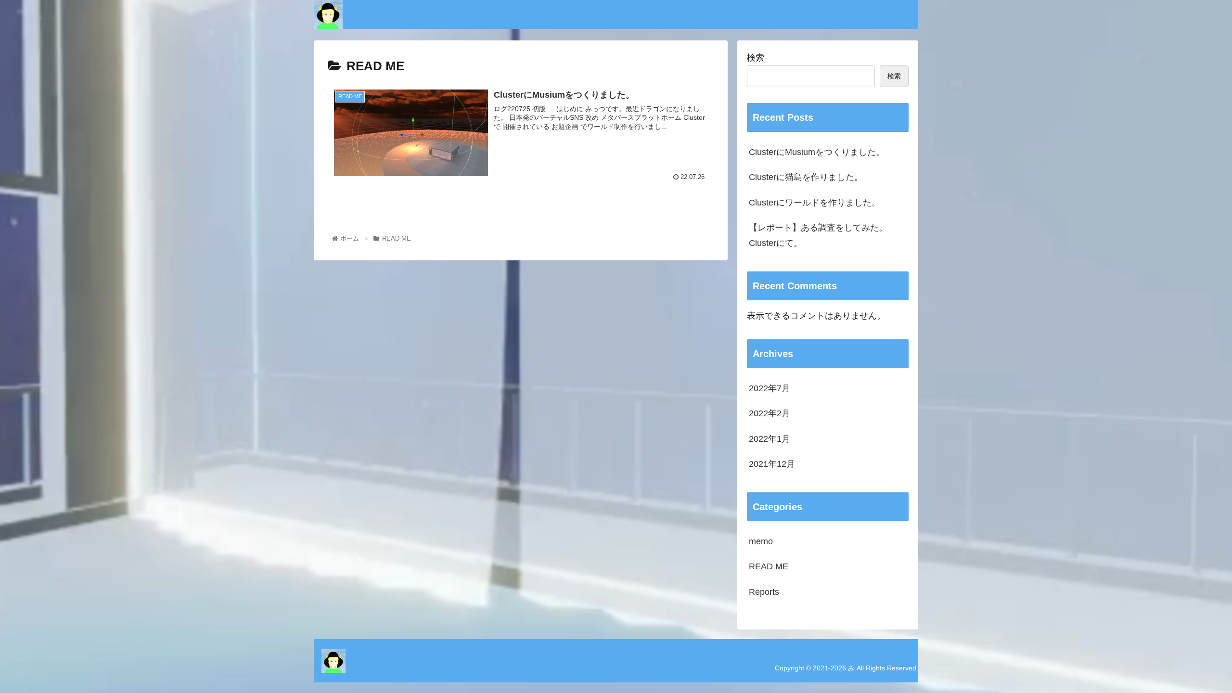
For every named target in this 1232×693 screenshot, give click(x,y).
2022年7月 (769, 388)
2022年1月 (769, 439)
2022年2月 (769, 413)
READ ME (768, 566)
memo (761, 541)
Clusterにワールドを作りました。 (814, 202)
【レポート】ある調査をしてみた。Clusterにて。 (818, 235)
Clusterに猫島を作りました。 (806, 177)
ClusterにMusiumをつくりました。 (817, 152)
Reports (764, 592)
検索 (755, 58)
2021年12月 (772, 464)
